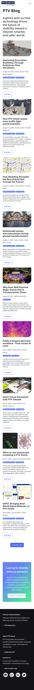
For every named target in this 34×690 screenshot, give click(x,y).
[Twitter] (24, 675)
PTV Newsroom (10, 625)
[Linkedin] (18, 675)
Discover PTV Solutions (17, 596)
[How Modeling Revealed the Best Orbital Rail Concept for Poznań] (17, 165)
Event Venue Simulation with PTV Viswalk (16, 398)
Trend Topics (6, 299)
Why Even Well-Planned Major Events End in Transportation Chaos (15, 290)
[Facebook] (5, 675)
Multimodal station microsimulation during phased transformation (15, 233)
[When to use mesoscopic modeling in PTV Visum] (17, 441)
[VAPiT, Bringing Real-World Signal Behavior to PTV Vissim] (17, 492)
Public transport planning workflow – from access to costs (17, 343)
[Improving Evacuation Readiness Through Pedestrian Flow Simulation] (17, 48)
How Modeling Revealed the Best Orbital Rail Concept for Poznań (16, 179)
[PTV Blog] (8, 3)
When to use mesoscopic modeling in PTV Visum (16, 453)
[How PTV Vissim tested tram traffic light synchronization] (17, 107)
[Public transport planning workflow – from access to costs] (17, 329)
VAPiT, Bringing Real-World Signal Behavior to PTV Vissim (16, 506)
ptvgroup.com (10, 652)
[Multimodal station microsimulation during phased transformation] (17, 219)
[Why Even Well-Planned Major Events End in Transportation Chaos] (17, 275)
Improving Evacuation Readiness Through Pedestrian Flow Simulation (15, 64)
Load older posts (17, 545)
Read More (7, 94)
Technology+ (6, 355)
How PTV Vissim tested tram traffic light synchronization (15, 121)
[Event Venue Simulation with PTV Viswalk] (17, 385)
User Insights (20, 77)
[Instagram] (12, 675)
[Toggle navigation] (29, 3)
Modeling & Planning (9, 77)
